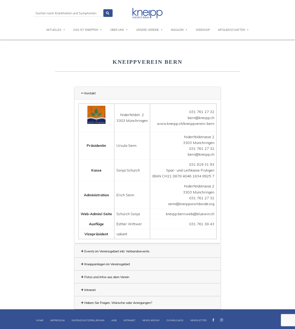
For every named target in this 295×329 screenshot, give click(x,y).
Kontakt (89, 93)
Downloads (175, 320)
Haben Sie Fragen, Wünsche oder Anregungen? (117, 303)
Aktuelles (53, 30)
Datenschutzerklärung (88, 320)
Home (39, 320)
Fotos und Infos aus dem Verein (106, 277)
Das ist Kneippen (85, 30)
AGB (114, 320)
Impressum (57, 320)
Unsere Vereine (147, 30)
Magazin (177, 30)
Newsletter (198, 320)
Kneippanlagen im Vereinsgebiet (106, 264)
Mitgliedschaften (231, 30)
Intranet (89, 290)
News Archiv (151, 320)
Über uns (117, 30)
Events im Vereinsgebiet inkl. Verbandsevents (116, 251)
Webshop (203, 30)
